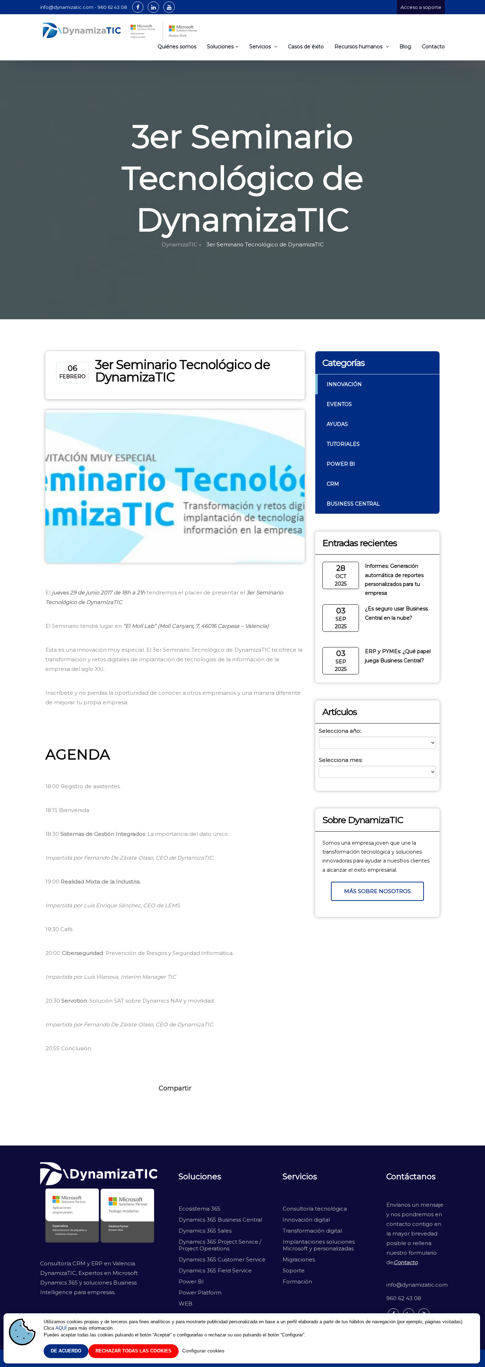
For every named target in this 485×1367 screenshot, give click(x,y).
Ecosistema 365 (199, 1208)
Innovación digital (306, 1219)
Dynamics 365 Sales (205, 1230)
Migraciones (299, 1259)
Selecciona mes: (341, 760)
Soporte (294, 1270)
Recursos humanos (359, 46)
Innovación (344, 384)
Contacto (433, 46)
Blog (405, 46)
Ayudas (337, 424)
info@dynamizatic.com (415, 1284)
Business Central (353, 504)
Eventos (339, 404)
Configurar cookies (203, 1350)
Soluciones (220, 46)
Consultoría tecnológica (315, 1208)
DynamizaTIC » (181, 244)
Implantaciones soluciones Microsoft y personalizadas (319, 1245)
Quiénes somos (177, 46)
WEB (185, 1303)
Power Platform (200, 1292)
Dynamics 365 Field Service (215, 1270)
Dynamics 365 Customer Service (222, 1259)
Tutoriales (343, 444)
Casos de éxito (306, 46)
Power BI (341, 464)
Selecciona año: (340, 730)
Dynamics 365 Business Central (220, 1219)
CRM (333, 484)
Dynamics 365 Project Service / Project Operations (221, 1245)
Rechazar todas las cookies (133, 1350)
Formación (297, 1281)
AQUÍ (61, 1328)
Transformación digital (312, 1230)
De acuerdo (66, 1350)
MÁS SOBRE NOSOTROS (377, 891)
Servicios (260, 46)
